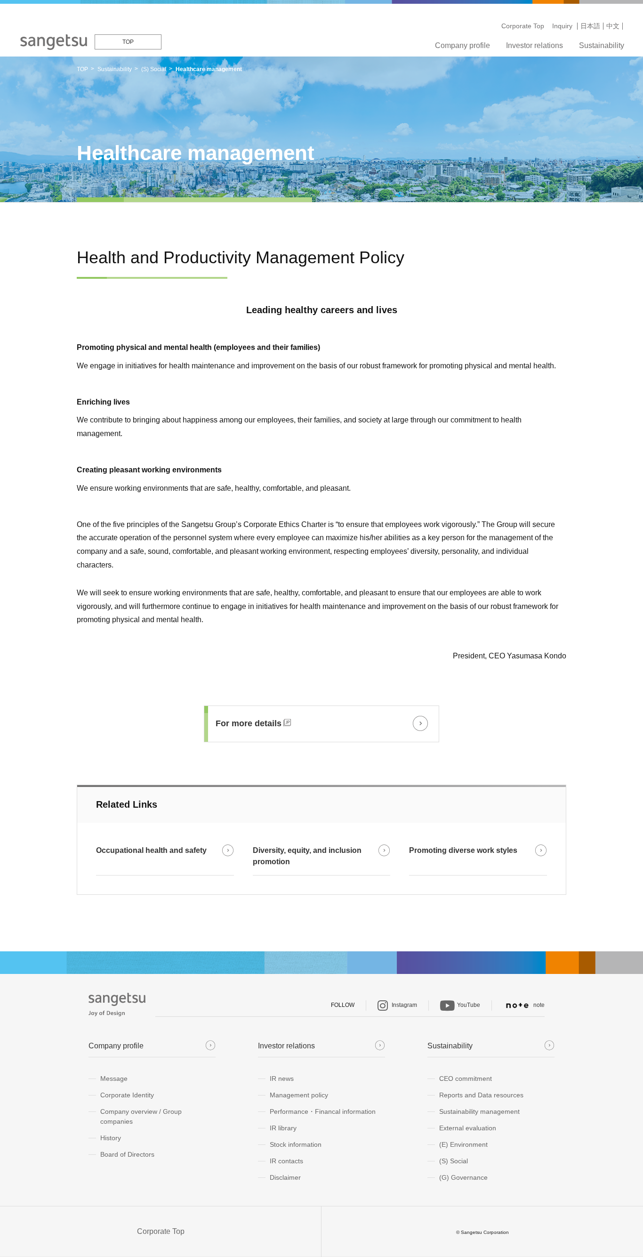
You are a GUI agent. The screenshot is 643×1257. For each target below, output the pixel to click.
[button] (321, 724)
